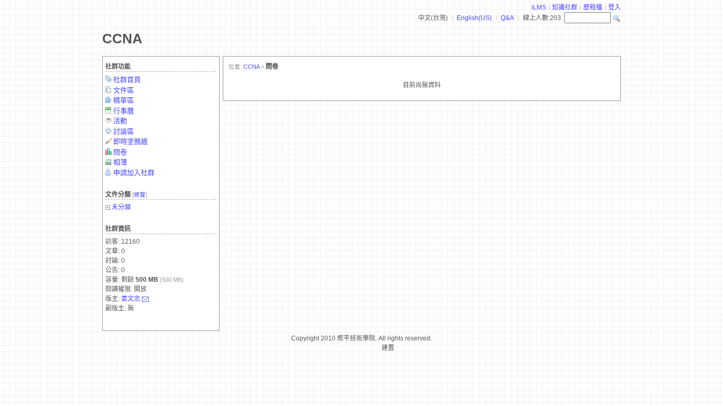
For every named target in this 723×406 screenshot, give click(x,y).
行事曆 (123, 111)
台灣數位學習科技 (354, 348)
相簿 (120, 162)
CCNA (122, 39)
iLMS (538, 7)
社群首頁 (127, 80)
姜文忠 (130, 298)
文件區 (123, 90)
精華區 (123, 100)
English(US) (474, 18)
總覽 (140, 194)
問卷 (120, 152)
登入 (614, 7)
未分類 (121, 207)
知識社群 (564, 7)
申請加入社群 (134, 173)
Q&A (507, 18)
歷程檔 (592, 7)
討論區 (123, 131)
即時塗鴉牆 (130, 141)
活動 (120, 121)
